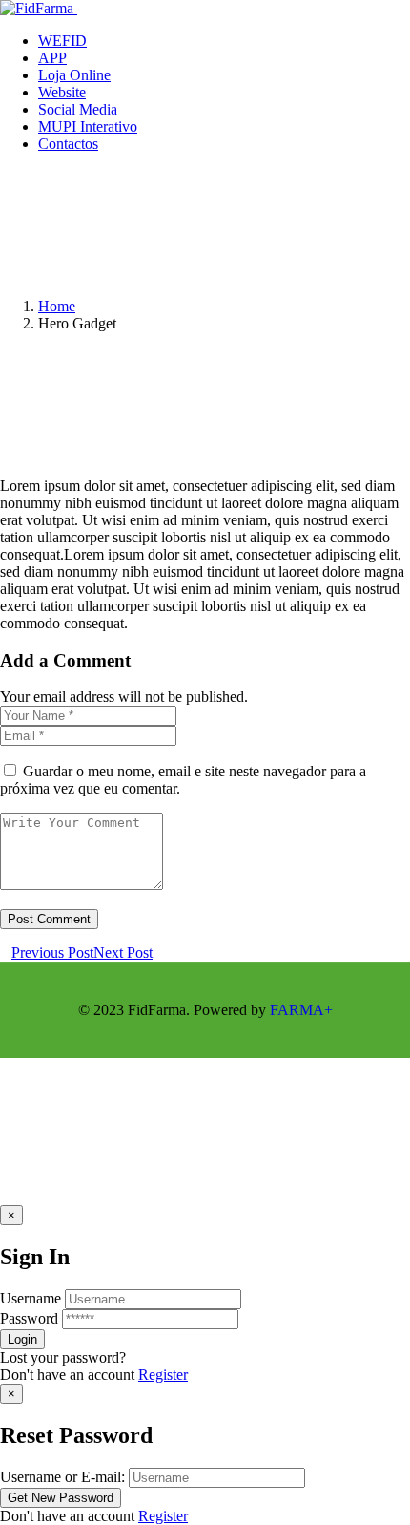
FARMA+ (301, 1010)
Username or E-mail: (62, 1477)
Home (56, 306)
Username (30, 1298)
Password (29, 1318)
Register (163, 1374)
